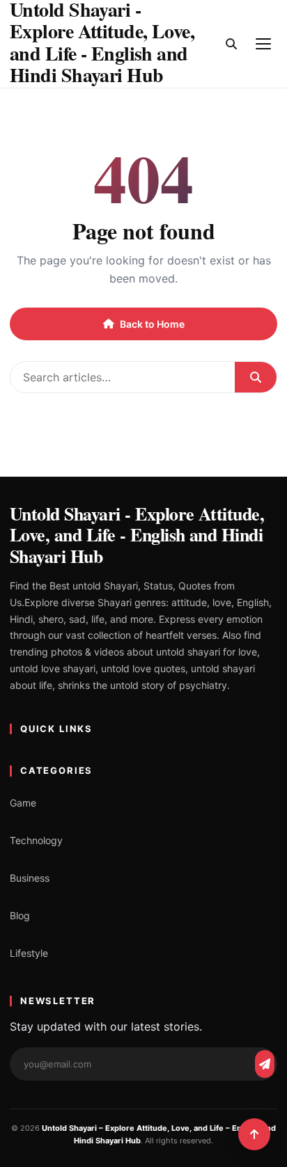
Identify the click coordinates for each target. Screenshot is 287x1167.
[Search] (231, 44)
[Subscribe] (264, 1064)
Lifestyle (29, 953)
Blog (20, 915)
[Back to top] (254, 1134)
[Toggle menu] (263, 44)
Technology (36, 840)
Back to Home (152, 324)
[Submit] (256, 377)
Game (23, 803)
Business (29, 878)
